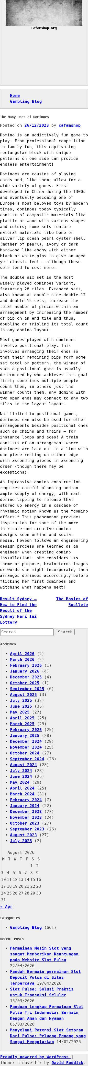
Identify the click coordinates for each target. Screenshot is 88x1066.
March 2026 (22, 659)
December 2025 (26, 677)
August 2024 (23, 764)
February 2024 (26, 800)
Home (15, 95)
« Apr (6, 906)
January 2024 (24, 805)
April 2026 (22, 653)
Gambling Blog (26, 101)
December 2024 (26, 741)
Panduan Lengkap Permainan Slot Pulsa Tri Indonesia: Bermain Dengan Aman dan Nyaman (46, 1012)
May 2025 (20, 712)
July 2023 (21, 840)
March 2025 (22, 724)
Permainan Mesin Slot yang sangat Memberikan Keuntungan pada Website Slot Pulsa (44, 954)
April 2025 (22, 718)
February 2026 (26, 665)
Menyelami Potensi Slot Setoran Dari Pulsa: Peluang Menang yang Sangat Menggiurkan (48, 1036)
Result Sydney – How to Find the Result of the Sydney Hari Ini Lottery (18, 611)
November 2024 (26, 747)
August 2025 (23, 694)
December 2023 (26, 811)
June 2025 (21, 706)
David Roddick (67, 1062)
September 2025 (27, 688)
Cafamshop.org (44, 28)
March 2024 (22, 794)
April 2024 (22, 788)
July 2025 (21, 700)
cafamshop (70, 125)
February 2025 (26, 729)
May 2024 (20, 782)
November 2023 (26, 817)
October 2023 (24, 823)
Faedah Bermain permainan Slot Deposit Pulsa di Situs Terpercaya (45, 977)
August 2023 (23, 835)
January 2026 (24, 671)
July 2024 (21, 770)
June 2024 (21, 776)
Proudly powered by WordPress (35, 1057)
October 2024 (24, 753)
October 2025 (24, 683)
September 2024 (27, 759)
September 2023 (27, 829)
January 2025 (24, 735)
